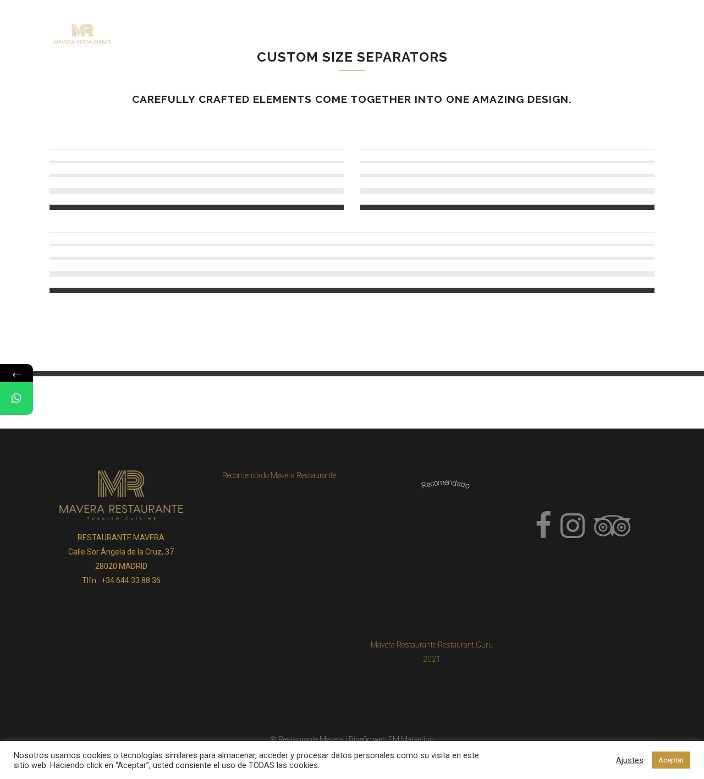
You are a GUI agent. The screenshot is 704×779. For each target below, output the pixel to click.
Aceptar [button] (671, 760)
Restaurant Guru (465, 644)
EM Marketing (411, 739)
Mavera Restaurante (403, 644)
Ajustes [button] (630, 760)
